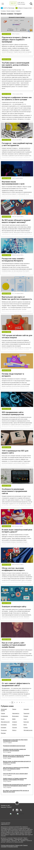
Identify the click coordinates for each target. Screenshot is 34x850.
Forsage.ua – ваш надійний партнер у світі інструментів (17, 144)
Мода (25, 724)
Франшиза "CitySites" (6, 807)
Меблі (14, 719)
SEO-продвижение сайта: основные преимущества (13, 413)
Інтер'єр (14, 724)
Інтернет (14, 722)
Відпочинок (15, 716)
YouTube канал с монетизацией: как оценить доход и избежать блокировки (15, 65)
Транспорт (26, 713)
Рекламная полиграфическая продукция (14, 745)
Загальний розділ (4, 710)
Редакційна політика (12, 846)
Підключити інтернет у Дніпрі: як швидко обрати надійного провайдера (16, 39)
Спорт (25, 719)
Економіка (4, 724)
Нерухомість (15, 713)
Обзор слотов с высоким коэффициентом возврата (13, 569)
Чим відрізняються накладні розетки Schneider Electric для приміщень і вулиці (16, 768)
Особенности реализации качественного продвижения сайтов (14, 491)
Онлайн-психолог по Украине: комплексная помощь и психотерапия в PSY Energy (15, 779)
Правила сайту (19, 845)
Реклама (3, 733)
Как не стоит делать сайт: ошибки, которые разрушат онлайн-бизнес (14, 645)
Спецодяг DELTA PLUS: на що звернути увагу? (15, 773)
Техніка (14, 709)
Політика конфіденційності (8, 845)
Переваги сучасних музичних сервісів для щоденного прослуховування (14, 750)
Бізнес (2, 719)
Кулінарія (3, 727)
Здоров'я (26, 709)
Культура (26, 722)
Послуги (14, 727)
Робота (14, 730)
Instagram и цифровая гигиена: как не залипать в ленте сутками (17, 98)
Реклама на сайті (5, 805)
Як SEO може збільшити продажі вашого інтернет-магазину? (16, 221)
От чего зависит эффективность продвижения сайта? (16, 684)
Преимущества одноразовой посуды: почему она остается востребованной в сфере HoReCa (16, 785)
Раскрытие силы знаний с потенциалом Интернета (13, 260)
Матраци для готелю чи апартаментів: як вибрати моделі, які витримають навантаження (16, 756)
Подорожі (4, 730)
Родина (26, 727)
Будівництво (4, 716)
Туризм (3, 713)
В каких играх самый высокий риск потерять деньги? (17, 531)
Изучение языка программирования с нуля (13, 183)
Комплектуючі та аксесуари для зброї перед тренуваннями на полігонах (15, 740)
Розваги (26, 716)
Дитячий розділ (28, 730)
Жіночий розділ (5, 722)
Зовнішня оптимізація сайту (14, 606)
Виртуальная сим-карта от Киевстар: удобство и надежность (17, 298)
